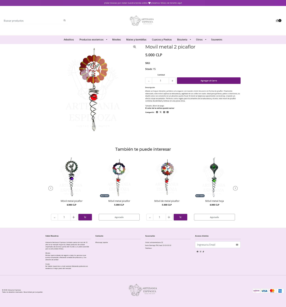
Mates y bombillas (136, 39)
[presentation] (50, 188)
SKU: (147, 63)
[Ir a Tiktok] (203, 252)
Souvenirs (216, 39)
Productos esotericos (91, 39)
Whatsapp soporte (101, 242)
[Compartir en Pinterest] (164, 112)
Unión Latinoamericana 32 (154, 242)
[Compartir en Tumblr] (167, 112)
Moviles (116, 39)
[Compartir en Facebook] (157, 112)
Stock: (148, 69)
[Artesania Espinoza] (143, 20)
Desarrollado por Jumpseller (33, 292)
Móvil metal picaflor (72, 201)
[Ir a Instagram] (200, 252)
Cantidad (161, 75)
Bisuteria (182, 39)
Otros (199, 39)
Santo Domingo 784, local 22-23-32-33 (158, 245)
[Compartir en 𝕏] (161, 112)
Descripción (150, 87)
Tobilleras (148, 248)
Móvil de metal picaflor (166, 201)
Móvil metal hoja (214, 201)
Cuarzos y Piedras (162, 39)
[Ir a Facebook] (197, 252)
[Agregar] (85, 217)
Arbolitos (69, 39)
